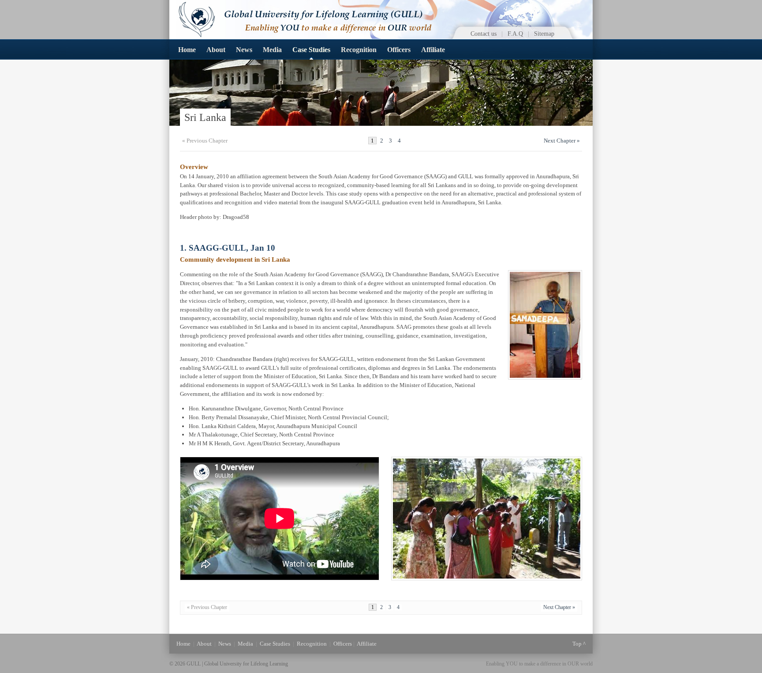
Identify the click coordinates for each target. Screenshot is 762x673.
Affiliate (433, 49)
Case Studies (311, 49)
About (215, 49)
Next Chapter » (562, 140)
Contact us (484, 33)
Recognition (359, 49)
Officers (399, 49)
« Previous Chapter (205, 140)
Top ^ (579, 643)
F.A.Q (515, 33)
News (244, 49)
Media (272, 49)
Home (187, 49)
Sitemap (544, 33)
